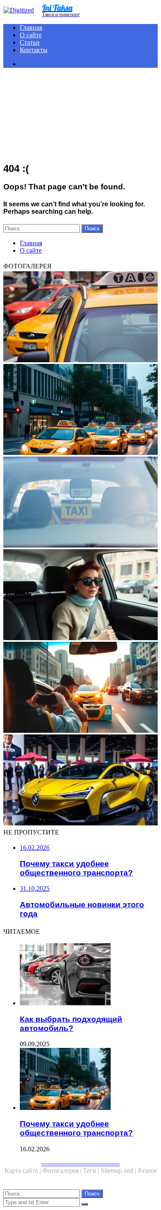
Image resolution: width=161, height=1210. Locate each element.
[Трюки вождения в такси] (80, 688)
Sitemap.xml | (119, 1170)
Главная (31, 27)
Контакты (33, 49)
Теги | (92, 1170)
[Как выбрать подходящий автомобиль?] (89, 975)
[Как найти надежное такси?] (80, 317)
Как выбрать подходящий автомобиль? (71, 1024)
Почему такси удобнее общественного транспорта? (76, 1128)
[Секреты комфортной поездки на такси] (80, 595)
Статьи (30, 42)
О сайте (31, 34)
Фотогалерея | (63, 1170)
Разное (147, 1170)
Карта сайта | (24, 1170)
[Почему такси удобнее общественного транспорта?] (80, 410)
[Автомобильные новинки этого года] (80, 780)
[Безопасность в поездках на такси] (80, 503)
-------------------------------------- (80, 1163)
